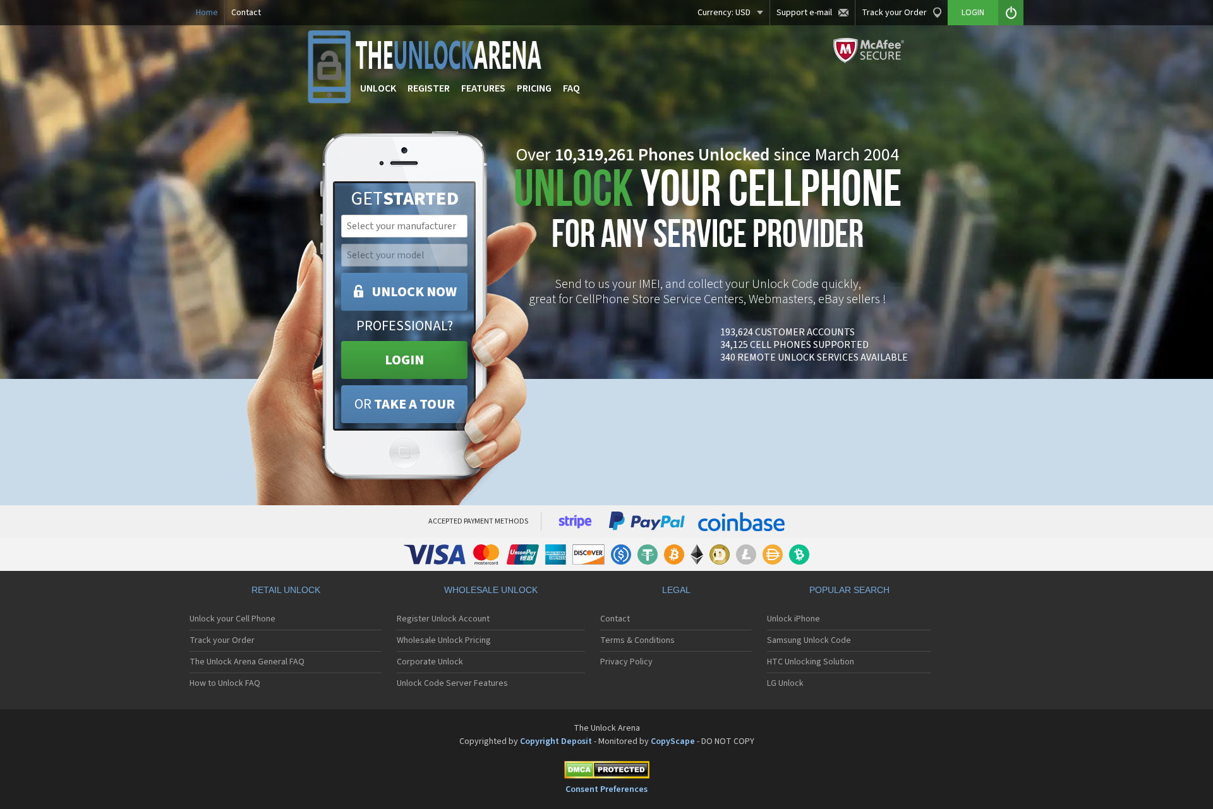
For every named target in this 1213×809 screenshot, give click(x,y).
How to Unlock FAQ (225, 683)
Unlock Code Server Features (452, 683)
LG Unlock (785, 683)
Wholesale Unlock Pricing (444, 640)
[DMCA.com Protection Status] (606, 772)
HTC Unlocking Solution (810, 662)
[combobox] (403, 226)
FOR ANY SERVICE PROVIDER (708, 213)
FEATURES (483, 88)
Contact (246, 12)
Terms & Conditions (637, 640)
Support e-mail (804, 12)
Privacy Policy (626, 662)
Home (207, 12)
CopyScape (673, 741)
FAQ (571, 88)
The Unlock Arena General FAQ (247, 662)
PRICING (534, 88)
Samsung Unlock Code (809, 640)
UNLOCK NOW (414, 292)
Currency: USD (724, 12)
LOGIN (404, 360)
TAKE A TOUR (404, 404)
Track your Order (894, 12)
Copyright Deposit (556, 741)
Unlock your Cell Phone (232, 619)
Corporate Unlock (430, 662)
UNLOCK (378, 88)
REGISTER (428, 88)
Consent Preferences (606, 789)
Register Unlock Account (443, 619)
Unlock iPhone (793, 619)
